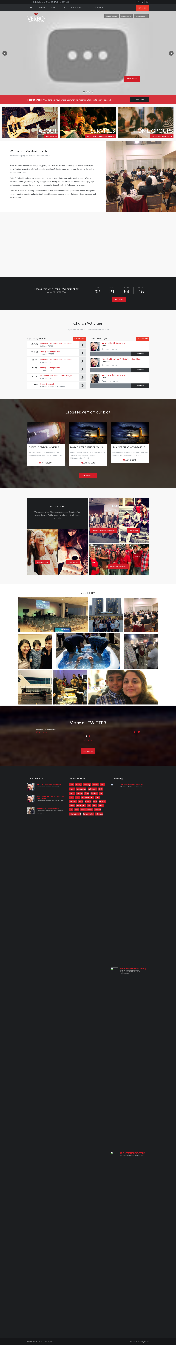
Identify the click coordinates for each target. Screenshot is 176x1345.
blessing (78, 785)
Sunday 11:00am (111, 16)
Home (30, 8)
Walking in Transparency (113, 375)
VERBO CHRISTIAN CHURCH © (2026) (40, 1342)
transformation (88, 814)
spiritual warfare (86, 810)
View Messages (142, 339)
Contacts (99, 8)
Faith (87, 793)
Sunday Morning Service (50, 351)
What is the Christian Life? (114, 343)
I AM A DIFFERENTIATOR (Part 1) (86, 447)
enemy (72, 793)
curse (102, 785)
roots (94, 805)
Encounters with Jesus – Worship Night (56, 343)
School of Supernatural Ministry (104, 530)
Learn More (131, 79)
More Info (140, 354)
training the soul (75, 814)
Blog (88, 8)
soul (71, 810)
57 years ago (109, 732)
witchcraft (99, 814)
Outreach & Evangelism (118, 566)
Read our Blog (88, 475)
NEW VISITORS (139, 100)
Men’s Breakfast (47, 384)
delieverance (81, 789)
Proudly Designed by (139, 1342)
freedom (94, 793)
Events (63, 8)
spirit (77, 810)
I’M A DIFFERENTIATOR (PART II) (128, 447)
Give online (142, 8)
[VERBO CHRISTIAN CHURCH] (36, 15)
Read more (119, 299)
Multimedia (76, 8)
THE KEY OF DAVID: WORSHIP (43, 447)
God (77, 797)
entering (79, 793)
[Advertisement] (88, 245)
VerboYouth (134, 530)
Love (95, 801)
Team (52, 8)
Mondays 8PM (126, 16)
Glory (71, 797)
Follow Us (88, 740)
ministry (102, 801)
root (89, 805)
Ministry (41, 8)
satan (101, 805)
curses (72, 789)
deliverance (92, 789)
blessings (87, 785)
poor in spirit (81, 805)
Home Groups (73, 562)
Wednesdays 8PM (141, 16)
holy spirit (73, 801)
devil (100, 789)
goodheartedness (87, 797)
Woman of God (42, 562)
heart (97, 797)
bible (71, 785)
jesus (81, 801)
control (95, 785)
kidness (88, 801)
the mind (98, 810)
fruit (100, 793)
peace (72, 805)
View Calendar (79, 339)
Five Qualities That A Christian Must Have (121, 359)
